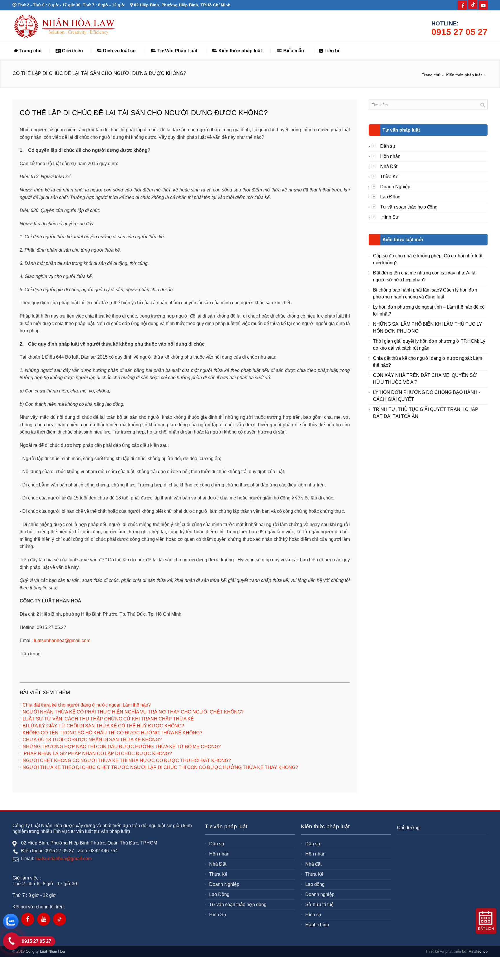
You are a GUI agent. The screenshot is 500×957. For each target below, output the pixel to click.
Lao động (315, 884)
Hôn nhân (390, 156)
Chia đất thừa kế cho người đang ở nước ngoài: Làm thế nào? (87, 704)
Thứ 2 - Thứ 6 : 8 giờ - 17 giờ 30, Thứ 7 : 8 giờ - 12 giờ (70, 5)
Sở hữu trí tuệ (319, 904)
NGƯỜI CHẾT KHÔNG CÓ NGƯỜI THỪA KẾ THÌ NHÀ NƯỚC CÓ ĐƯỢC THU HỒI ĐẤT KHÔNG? (127, 760)
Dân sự (388, 146)
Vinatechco (478, 951)
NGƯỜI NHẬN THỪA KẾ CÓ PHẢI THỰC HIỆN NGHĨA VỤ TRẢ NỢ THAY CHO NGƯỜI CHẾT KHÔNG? (133, 711)
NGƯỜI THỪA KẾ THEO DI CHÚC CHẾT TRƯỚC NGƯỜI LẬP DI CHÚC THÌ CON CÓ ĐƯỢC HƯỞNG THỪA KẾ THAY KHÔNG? (160, 767)
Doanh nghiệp (319, 894)
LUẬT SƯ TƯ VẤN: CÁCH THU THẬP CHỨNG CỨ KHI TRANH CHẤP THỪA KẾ (108, 718)
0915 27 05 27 (459, 32)
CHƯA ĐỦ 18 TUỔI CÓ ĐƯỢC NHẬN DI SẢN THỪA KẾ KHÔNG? (92, 739)
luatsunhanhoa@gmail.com (62, 640)
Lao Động (390, 196)
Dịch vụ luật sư (119, 50)
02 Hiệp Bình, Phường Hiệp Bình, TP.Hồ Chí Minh (182, 5)
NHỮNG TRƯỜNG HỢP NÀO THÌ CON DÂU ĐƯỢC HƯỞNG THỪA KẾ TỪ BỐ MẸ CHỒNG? (122, 746)
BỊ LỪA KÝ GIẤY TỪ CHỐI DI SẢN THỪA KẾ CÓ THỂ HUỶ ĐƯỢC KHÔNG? (103, 725)
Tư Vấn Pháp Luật (176, 50)
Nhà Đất (388, 166)
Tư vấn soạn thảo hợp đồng (409, 206)
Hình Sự (389, 217)
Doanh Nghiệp (395, 186)
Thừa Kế (389, 176)
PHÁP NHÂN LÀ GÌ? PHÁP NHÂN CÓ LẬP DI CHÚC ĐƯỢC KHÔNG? (97, 753)
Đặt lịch (486, 929)
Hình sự (313, 914)
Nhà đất (313, 864)
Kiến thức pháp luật (239, 50)
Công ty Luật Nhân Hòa (45, 951)
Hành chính (317, 924)
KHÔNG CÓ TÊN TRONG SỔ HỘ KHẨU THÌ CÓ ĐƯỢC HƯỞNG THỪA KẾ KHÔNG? (112, 732)
